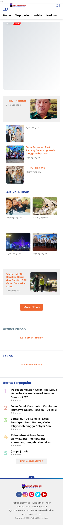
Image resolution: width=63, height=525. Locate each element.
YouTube (46, 498)
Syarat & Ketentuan (19, 510)
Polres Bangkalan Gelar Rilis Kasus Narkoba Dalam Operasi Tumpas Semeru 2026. (34, 393)
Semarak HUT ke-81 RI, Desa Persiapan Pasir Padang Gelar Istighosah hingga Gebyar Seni (31, 422)
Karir (48, 502)
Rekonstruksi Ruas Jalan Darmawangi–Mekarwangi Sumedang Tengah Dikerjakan (31, 438)
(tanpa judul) (19, 451)
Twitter (39, 498)
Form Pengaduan (31, 514)
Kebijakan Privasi (21, 502)
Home (7, 15)
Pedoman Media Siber (42, 510)
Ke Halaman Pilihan (30, 337)
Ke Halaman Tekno (30, 364)
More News (31, 307)
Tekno (8, 356)
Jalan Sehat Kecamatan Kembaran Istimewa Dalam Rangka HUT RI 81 (34, 407)
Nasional (51, 15)
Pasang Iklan (23, 506)
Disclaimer (38, 502)
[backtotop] (31, 479)
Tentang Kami (39, 506)
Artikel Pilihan (14, 329)
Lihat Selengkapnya (30, 461)
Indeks (37, 15)
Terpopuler (22, 15)
